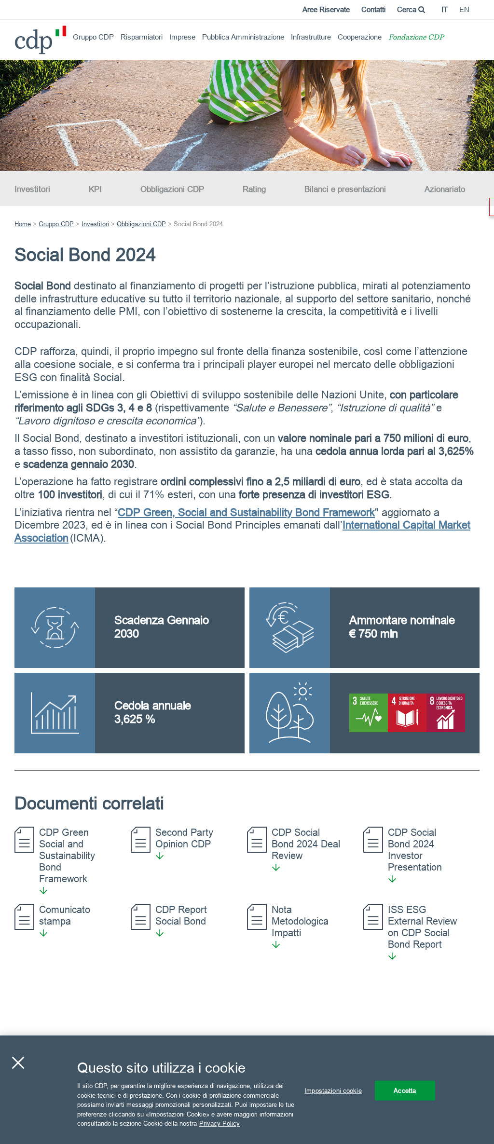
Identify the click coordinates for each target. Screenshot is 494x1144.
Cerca (407, 9)
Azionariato (445, 189)
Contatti (373, 9)
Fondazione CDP (416, 37)
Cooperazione (360, 37)
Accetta (405, 1090)
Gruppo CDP (93, 37)
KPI (95, 189)
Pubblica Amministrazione (243, 37)
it (444, 9)
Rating (254, 189)
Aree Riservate (326, 9)
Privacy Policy (219, 1123)
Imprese (182, 37)
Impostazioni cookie (332, 1090)
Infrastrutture (311, 37)
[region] (247, 1089)
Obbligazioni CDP (172, 189)
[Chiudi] (17, 1062)
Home (22, 224)
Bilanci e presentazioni (345, 189)
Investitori (32, 189)
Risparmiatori (142, 37)
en (464, 9)
